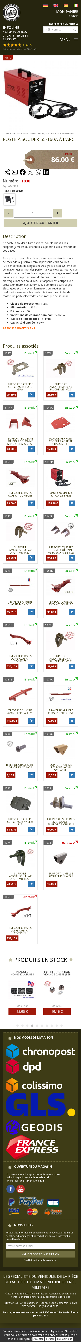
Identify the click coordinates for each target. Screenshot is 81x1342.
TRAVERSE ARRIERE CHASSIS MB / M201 (20, 603)
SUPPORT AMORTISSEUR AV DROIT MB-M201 (20, 549)
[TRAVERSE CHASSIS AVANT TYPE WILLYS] (20, 694)
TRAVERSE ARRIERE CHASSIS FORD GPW (60, 712)
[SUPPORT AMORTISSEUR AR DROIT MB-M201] (20, 857)
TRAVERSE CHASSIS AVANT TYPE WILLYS (20, 712)
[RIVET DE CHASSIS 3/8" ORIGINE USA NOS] (20, 748)
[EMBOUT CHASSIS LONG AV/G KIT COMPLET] (20, 640)
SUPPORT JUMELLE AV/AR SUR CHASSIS (60, 875)
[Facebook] (10, 1188)
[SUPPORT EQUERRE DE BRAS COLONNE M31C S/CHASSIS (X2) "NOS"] (60, 531)
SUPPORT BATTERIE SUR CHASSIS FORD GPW (20, 386)
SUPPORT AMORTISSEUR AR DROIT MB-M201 (20, 876)
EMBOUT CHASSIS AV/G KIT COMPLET (20, 494)
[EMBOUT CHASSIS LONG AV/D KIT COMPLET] (20, 912)
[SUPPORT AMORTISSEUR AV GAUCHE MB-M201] (60, 368)
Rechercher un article (63, 23)
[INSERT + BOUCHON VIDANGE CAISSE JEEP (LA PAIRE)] (44, 989)
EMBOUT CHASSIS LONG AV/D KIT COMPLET (20, 930)
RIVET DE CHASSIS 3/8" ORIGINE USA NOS (20, 766)
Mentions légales (38, 1293)
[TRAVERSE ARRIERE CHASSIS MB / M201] (20, 585)
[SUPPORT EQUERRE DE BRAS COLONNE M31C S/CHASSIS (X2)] (20, 422)
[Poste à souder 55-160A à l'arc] (9, 199)
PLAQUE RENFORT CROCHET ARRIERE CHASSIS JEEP (61, 441)
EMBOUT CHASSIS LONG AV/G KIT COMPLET (20, 658)
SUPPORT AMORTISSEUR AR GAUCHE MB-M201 (61, 658)
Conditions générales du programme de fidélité (44, 1296)
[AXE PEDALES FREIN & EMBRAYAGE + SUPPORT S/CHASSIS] (60, 803)
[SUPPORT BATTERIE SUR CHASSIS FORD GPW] (20, 368)
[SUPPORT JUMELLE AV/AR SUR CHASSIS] (60, 857)
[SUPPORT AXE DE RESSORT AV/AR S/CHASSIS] (60, 748)
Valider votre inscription (40, 1254)
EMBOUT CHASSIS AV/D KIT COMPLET (61, 603)
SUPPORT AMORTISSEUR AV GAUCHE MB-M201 (61, 386)
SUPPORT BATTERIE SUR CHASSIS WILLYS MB (20, 821)
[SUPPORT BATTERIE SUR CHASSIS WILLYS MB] (20, 803)
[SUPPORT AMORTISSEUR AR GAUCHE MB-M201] (60, 640)
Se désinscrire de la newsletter (40, 1260)
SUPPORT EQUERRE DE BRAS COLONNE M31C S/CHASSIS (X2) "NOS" (61, 551)
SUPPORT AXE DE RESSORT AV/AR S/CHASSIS (61, 767)
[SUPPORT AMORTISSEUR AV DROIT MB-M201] (20, 531)
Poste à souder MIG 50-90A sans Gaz (61, 494)
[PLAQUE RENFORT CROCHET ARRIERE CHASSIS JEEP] (60, 422)
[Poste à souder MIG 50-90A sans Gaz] (60, 477)
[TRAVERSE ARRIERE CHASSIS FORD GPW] (60, 694)
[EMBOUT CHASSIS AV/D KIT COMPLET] (60, 585)
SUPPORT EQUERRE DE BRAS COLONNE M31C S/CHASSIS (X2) (20, 441)
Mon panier (67, 11)
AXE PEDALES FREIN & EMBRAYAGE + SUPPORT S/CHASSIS (61, 821)
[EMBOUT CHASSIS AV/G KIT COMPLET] (20, 477)
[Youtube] (20, 1188)
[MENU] (76, 39)
